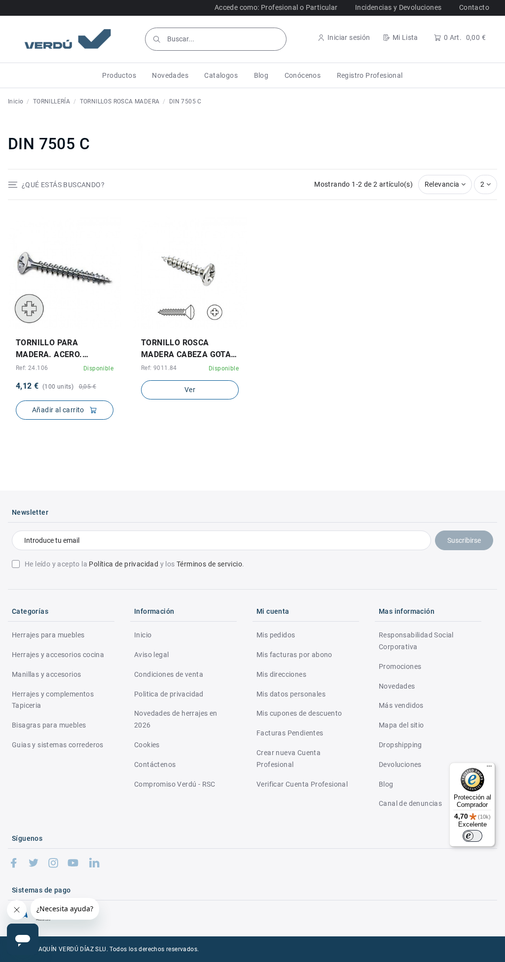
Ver (189, 390)
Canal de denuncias (410, 803)
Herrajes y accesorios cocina (58, 655)
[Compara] (72, 325)
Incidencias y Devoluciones (398, 7)
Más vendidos (401, 705)
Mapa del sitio (401, 725)
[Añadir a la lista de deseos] (57, 325)
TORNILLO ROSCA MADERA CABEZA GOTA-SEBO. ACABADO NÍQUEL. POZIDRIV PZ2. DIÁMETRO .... (189, 349)
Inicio (142, 635)
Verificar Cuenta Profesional (302, 784)
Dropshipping (400, 745)
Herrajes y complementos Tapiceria (53, 700)
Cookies (147, 745)
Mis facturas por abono (294, 655)
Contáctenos (155, 764)
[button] (119, 75)
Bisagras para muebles (49, 725)
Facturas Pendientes (290, 733)
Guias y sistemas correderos (58, 745)
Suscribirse (464, 540)
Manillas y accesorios (46, 674)
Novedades (397, 686)
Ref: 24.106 (32, 368)
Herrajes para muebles (48, 635)
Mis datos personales (290, 694)
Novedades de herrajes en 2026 (175, 719)
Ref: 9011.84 (159, 368)
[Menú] (489, 768)
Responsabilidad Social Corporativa (416, 641)
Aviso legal (151, 655)
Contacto (474, 7)
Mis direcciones (281, 674)
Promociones (400, 666)
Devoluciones (400, 764)
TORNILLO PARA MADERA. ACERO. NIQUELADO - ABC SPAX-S (62, 349)
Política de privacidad (123, 564)
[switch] (472, 836)
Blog (386, 784)
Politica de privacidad (169, 694)
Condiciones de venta (168, 674)
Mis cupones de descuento (299, 713)
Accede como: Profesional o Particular (276, 7)
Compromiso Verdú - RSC (175, 784)
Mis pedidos (275, 635)
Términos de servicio (209, 564)
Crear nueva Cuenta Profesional (288, 758)
